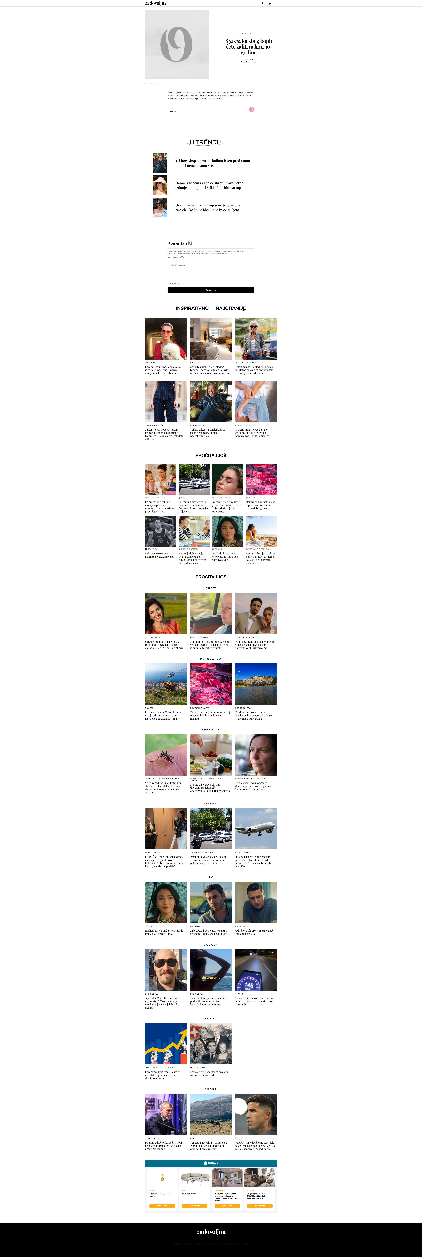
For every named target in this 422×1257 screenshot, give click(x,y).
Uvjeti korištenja (189, 1244)
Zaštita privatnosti (215, 1244)
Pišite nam (177, 1244)
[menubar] (269, 3)
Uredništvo (201, 1244)
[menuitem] (269, 3)
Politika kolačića (242, 1244)
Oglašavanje (229, 1244)
